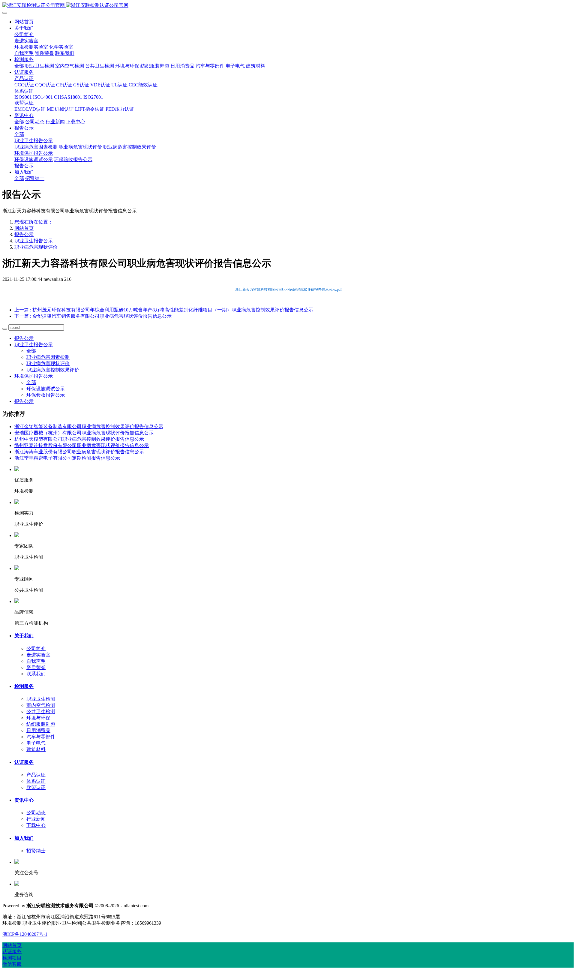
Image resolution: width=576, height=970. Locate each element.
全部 (19, 65)
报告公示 (24, 234)
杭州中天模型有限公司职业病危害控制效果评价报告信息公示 (79, 439)
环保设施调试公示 (45, 388)
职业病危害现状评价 (36, 247)
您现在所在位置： (33, 221)
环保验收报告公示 (45, 395)
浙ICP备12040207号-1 (24, 934)
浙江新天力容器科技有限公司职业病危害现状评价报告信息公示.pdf (288, 289)
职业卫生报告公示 (33, 240)
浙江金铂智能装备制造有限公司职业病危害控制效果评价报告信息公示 (88, 426)
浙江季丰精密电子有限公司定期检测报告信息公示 (67, 458)
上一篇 (163, 309)
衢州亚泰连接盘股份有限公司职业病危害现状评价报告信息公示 (81, 445)
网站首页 (24, 21)
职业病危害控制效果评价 (52, 369)
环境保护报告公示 (33, 376)
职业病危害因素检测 (48, 357)
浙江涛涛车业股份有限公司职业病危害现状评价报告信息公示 (79, 451)
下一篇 (93, 316)
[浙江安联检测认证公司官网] (288, 5)
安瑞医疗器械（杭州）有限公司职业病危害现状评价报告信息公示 (84, 432)
